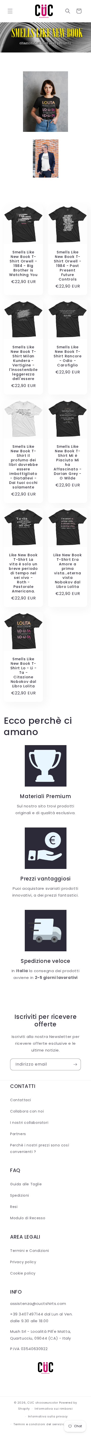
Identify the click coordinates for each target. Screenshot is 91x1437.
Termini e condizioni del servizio (38, 1424)
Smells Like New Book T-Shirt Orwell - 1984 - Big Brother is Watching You (23, 263)
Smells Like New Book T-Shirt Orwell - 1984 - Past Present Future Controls (67, 266)
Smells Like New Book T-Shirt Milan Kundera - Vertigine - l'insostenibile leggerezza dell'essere (23, 363)
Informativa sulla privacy (48, 1416)
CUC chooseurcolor (42, 1403)
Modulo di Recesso (27, 1218)
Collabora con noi (27, 1111)
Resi (13, 1206)
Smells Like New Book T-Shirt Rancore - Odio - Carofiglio (67, 356)
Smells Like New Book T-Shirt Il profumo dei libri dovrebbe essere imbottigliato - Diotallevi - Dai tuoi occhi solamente (23, 466)
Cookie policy (23, 1273)
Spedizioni (19, 1195)
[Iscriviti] (75, 1064)
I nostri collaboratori (29, 1122)
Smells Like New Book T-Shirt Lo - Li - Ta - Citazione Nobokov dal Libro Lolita (23, 672)
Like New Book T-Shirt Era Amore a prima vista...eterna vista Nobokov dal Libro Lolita (67, 571)
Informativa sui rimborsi (54, 1409)
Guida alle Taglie (26, 1184)
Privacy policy (23, 1261)
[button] (10, 11)
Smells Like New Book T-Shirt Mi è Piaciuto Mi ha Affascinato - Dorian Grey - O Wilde (67, 462)
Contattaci (20, 1099)
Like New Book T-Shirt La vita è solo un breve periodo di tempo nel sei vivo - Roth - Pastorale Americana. (23, 573)
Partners (18, 1133)
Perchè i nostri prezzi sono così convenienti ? (39, 1148)
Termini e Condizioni (29, 1250)
